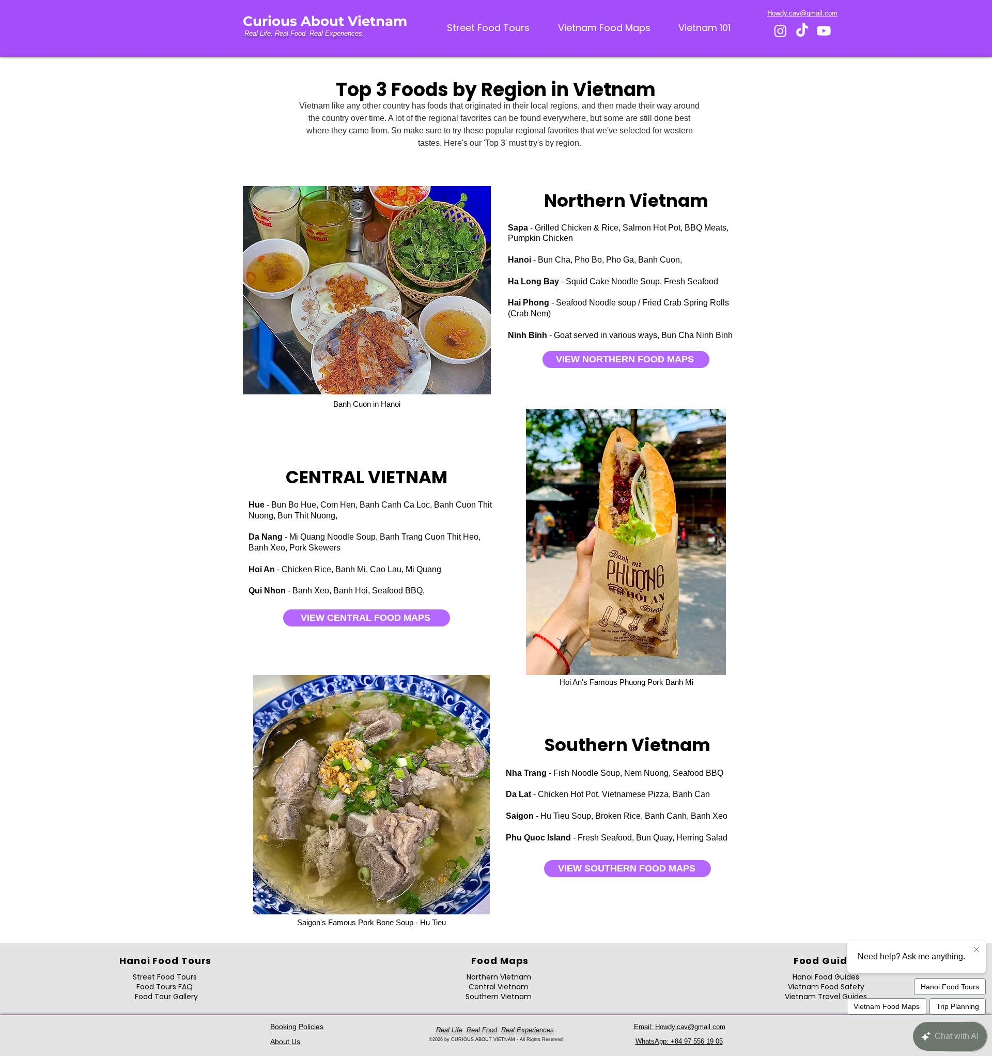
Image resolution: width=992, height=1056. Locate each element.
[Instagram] (780, 31)
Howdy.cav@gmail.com (802, 13)
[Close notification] (976, 950)
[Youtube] (824, 31)
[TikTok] (802, 31)
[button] (704, 28)
